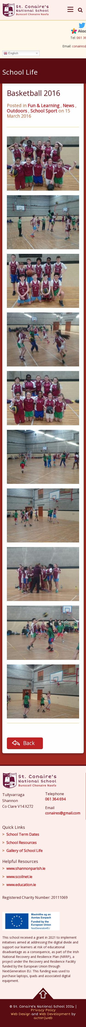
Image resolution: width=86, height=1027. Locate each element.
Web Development (54, 1014)
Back (29, 743)
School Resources (21, 842)
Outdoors (17, 111)
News (68, 105)
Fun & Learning (43, 105)
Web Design (20, 1014)
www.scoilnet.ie (19, 876)
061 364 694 (55, 799)
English (12, 53)
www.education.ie (21, 884)
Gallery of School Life (24, 850)
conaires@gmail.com (62, 813)
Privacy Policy (43, 1010)
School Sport (44, 111)
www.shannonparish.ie (25, 868)
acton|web (43, 1018)
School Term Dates (22, 834)
